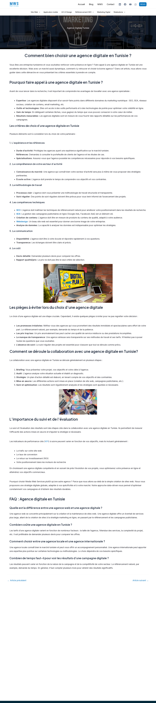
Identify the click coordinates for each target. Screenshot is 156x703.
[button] (143, 4)
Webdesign (22, 221)
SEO (18, 210)
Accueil (81, 4)
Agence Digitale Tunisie (78, 28)
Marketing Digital (103, 12)
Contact (110, 4)
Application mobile (51, 12)
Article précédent (16, 580)
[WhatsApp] (135, 4)
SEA (18, 214)
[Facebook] (125, 4)
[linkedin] (120, 4)
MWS (100, 4)
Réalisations (118, 12)
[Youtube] (130, 4)
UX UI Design (66, 12)
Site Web (34, 12)
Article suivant (141, 580)
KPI (46, 441)
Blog (91, 4)
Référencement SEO (83, 12)
